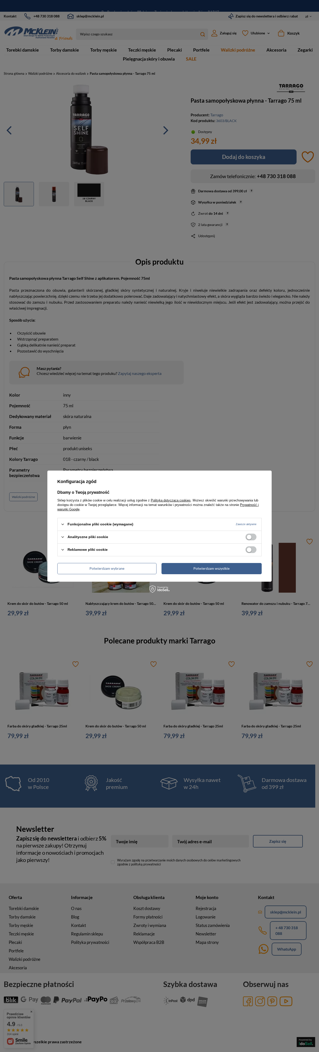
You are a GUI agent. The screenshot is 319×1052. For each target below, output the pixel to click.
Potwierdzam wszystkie (211, 568)
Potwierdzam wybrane (106, 568)
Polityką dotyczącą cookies (171, 500)
